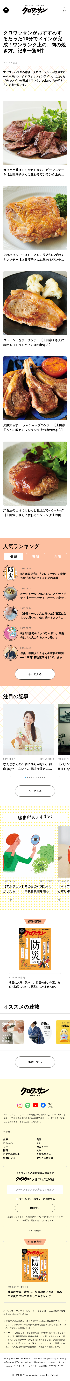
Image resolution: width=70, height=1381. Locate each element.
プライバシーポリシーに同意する (37, 1199)
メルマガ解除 (35, 1230)
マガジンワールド (28, 1366)
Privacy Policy (56, 1366)
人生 (39, 1150)
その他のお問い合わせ (18, 1314)
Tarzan (19, 1362)
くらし (40, 1143)
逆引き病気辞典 (45, 1157)
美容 (39, 1139)
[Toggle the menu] (6, 10)
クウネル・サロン (56, 1362)
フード (6, 1146)
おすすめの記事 (11, 1154)
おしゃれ (8, 1143)
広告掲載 (43, 1366)
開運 (5, 1150)
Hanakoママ (40, 1362)
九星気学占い (44, 1154)
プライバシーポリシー (42, 1217)
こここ (9, 1366)
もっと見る (35, 674)
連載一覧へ (35, 1062)
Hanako (60, 1359)
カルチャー (43, 1146)
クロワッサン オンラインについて (19, 1311)
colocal (28, 1362)
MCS (16, 1366)
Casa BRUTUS (39, 1359)
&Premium (9, 1362)
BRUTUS (15, 1359)
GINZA (51, 1359)
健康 (5, 1139)
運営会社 (42, 1311)
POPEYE (25, 1359)
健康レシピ (9, 1157)
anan (6, 1359)
